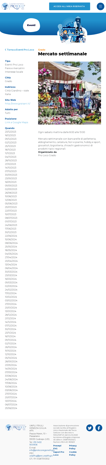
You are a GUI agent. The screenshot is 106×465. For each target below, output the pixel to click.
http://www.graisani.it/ (17, 103)
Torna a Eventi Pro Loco (20, 49)
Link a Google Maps (16, 122)
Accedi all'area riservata (69, 6)
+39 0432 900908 (35, 443)
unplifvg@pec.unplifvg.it (41, 456)
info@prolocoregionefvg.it (42, 450)
